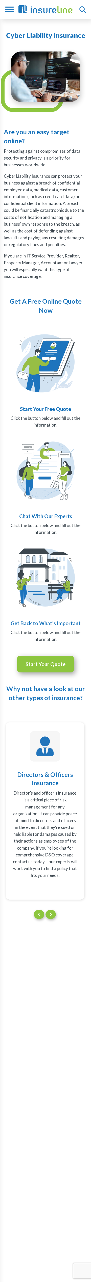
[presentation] (39, 914)
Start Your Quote (45, 664)
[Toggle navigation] (11, 9)
